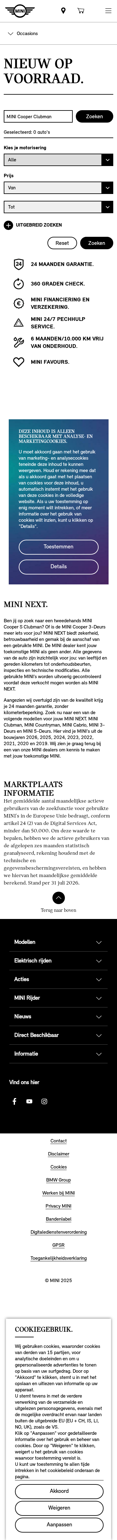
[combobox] (38, 116)
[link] (63, 11)
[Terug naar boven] (58, 898)
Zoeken (96, 243)
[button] (108, 11)
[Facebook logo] (14, 1101)
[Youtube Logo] (29, 1101)
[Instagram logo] (44, 1101)
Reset (62, 243)
